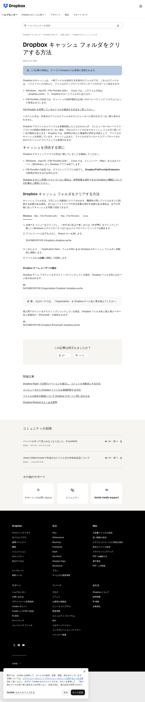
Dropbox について (101, 592)
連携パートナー (19, 542)
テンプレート (18, 570)
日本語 (15, 663)
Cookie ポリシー (19, 606)
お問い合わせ (18, 597)
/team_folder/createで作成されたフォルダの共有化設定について (56, 457)
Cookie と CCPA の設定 (23, 611)
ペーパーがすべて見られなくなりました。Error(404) (50, 441)
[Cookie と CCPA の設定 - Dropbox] (45, 683)
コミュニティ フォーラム (63, 616)
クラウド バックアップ (103, 551)
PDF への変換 (99, 566)
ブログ (55, 592)
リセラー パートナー (61, 625)
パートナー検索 (59, 634)
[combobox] (72, 25)
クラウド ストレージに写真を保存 (108, 542)
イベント (56, 597)
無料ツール (17, 575)
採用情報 (97, 597)
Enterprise (57, 547)
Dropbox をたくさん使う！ (34, 14)
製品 (67, 14)
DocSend (56, 556)
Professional (58, 537)
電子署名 (97, 561)
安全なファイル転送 (101, 547)
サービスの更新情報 (61, 575)
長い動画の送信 (99, 537)
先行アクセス (18, 561)
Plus (54, 533)
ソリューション (19, 551)
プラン (55, 570)
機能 (14, 547)
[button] (25, 25)
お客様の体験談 (59, 601)
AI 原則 (15, 616)
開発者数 (56, 611)
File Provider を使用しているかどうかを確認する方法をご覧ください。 (59, 109)
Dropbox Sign (59, 561)
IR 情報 (96, 601)
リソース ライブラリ (61, 606)
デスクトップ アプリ (21, 533)
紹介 (54, 620)
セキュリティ (18, 556)
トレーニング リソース (22, 625)
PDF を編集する (100, 556)
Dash (54, 551)
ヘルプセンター (10, 14)
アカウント (55, 14)
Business (56, 542)
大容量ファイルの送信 (102, 533)
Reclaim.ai (57, 566)
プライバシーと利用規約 (23, 601)
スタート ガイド (80, 14)
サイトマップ (18, 620)
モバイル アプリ (19, 537)
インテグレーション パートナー (66, 630)
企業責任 (97, 606)
